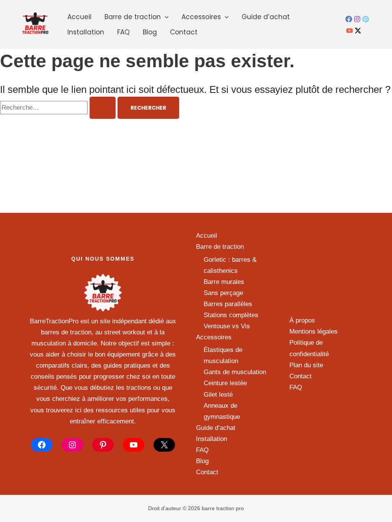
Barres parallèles (228, 304)
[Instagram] (357, 19)
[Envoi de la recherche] (103, 108)
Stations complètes (231, 315)
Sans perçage (223, 293)
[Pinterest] (365, 19)
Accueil (79, 16)
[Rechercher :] (59, 107)
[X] (164, 445)
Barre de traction (133, 16)
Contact (184, 32)
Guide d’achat (266, 16)
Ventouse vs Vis (227, 326)
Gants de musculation (235, 372)
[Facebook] (348, 19)
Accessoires (201, 16)
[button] (164, 16)
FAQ (123, 32)
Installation (85, 32)
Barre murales (224, 281)
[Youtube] (349, 30)
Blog (150, 32)
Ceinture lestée (225, 383)
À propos (302, 320)
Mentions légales (313, 331)
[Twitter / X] (357, 30)
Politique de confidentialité (309, 348)
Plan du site (306, 365)
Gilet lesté (218, 394)
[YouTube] (133, 445)
